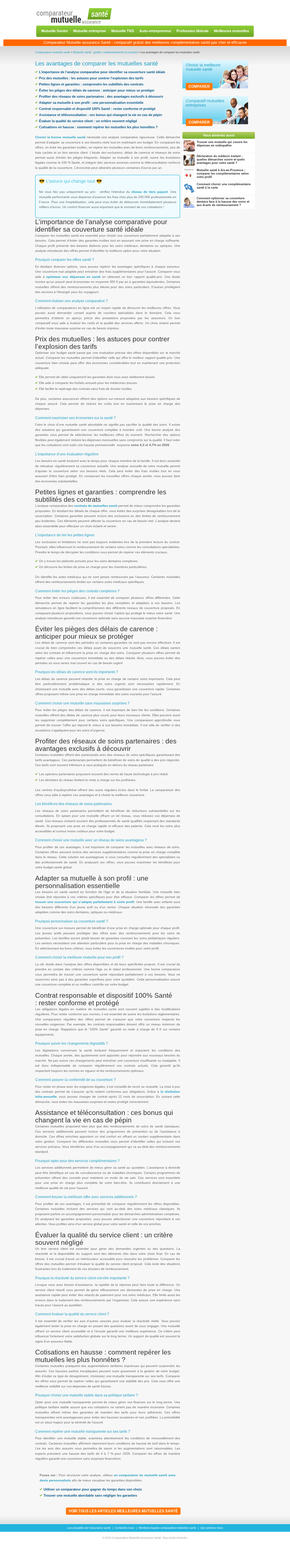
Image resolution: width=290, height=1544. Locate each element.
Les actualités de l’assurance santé (89, 1527)
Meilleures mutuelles (231, 30)
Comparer (199, 86)
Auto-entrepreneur (155, 30)
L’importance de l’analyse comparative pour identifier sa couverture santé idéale (102, 72)
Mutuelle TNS (122, 30)
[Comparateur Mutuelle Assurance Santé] (74, 16)
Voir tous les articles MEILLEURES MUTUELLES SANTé (123, 1511)
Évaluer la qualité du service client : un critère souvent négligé (88, 121)
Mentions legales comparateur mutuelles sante (167, 1527)
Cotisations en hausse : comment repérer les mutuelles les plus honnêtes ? (98, 127)
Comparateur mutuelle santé (52, 52)
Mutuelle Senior (54, 30)
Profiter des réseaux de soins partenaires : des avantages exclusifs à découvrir (101, 96)
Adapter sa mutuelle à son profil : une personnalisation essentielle (91, 102)
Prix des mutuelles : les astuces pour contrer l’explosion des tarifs (91, 78)
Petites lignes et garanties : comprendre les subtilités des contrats (91, 84)
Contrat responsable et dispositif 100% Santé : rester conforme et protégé (97, 109)
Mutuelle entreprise (89, 30)
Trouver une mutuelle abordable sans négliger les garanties (90, 1495)
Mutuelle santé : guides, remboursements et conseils (105, 52)
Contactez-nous (124, 1527)
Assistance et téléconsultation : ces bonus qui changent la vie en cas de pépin (100, 115)
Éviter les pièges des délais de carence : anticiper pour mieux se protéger (97, 90)
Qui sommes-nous (212, 1527)
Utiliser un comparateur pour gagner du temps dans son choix (93, 1489)
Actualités (145, 38)
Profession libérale (192, 30)
